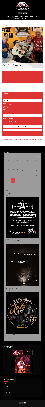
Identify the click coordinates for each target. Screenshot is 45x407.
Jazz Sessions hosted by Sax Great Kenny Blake (14, 335)
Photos (31, 17)
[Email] (24, 13)
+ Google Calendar (23, 126)
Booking (37, 17)
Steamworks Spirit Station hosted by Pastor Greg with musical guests (17, 139)
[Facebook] (19, 13)
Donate (21, 17)
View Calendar (8, 338)
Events (7, 17)
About (26, 17)
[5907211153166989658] (18, 353)
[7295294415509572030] (28, 353)
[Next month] (38, 156)
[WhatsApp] (11, 88)
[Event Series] (16, 239)
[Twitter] (5, 88)
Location (24, 19)
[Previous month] (6, 156)
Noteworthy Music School (37, 139)
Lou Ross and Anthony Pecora (11, 288)
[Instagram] (21, 13)
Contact (30, 19)
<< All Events (5, 25)
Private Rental (16, 19)
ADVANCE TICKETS (14, 17)
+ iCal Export (22, 129)
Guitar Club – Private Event (9, 111)
